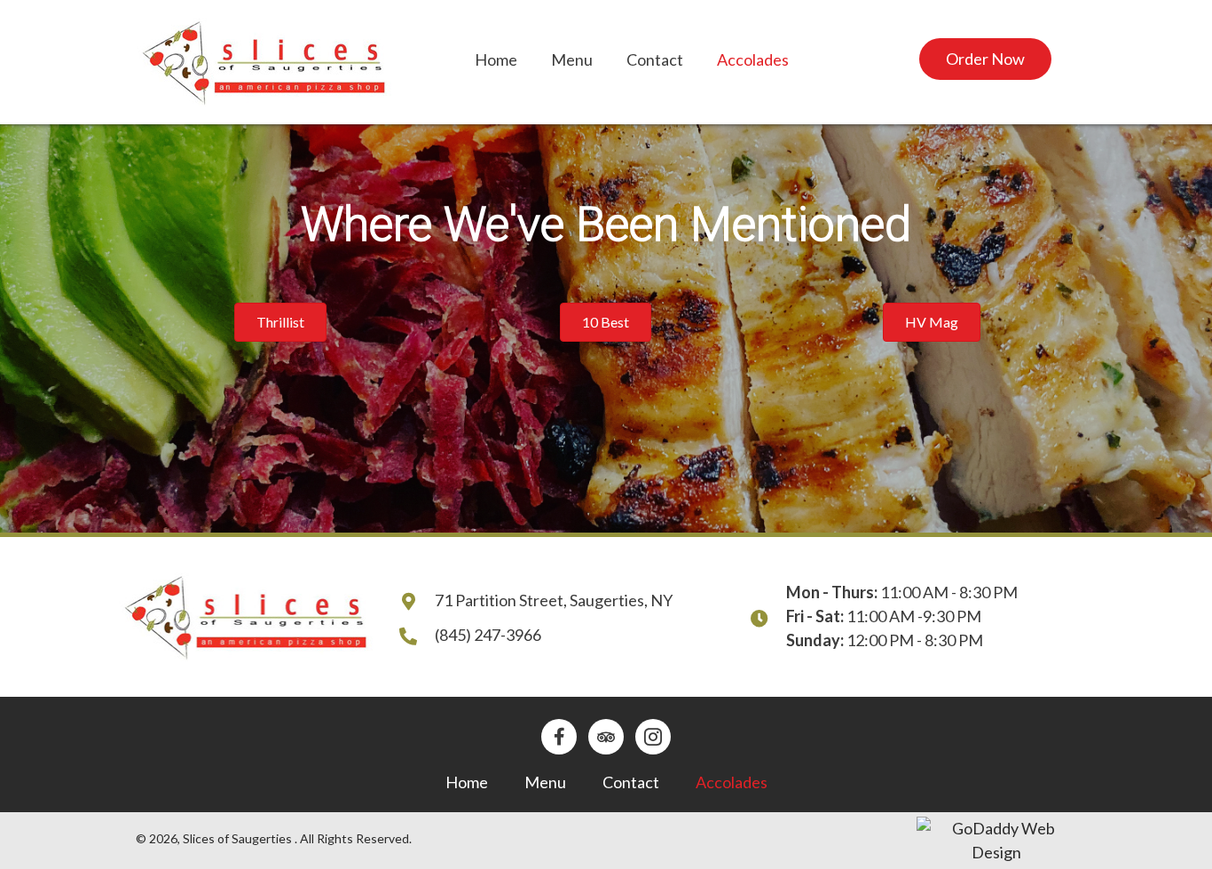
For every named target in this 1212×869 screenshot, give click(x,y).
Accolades (731, 782)
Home (466, 782)
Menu (545, 782)
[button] (985, 59)
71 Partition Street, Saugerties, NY (554, 600)
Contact (630, 782)
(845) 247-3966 (488, 634)
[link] (496, 59)
